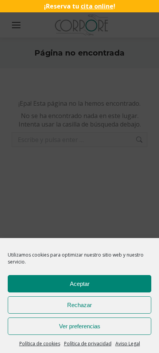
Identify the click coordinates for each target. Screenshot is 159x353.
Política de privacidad (88, 343)
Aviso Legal (127, 343)
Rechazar (79, 305)
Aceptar (80, 283)
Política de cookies (39, 343)
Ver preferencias (79, 326)
